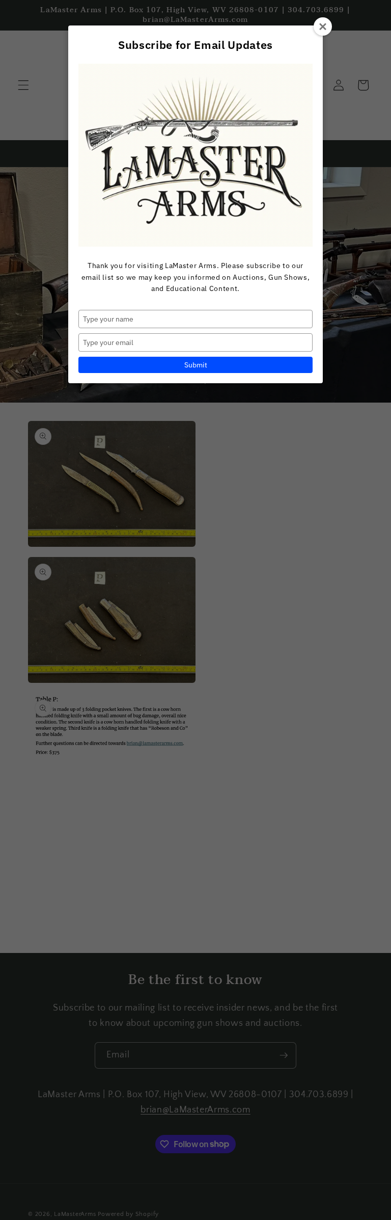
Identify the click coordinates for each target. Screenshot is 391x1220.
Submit (195, 364)
